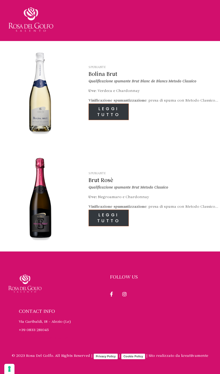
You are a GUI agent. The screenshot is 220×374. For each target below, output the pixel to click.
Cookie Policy (133, 356)
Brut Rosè (101, 180)
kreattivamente (194, 355)
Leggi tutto (108, 112)
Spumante (97, 67)
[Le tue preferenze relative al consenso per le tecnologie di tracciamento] (9, 369)
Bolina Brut (103, 74)
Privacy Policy (106, 356)
